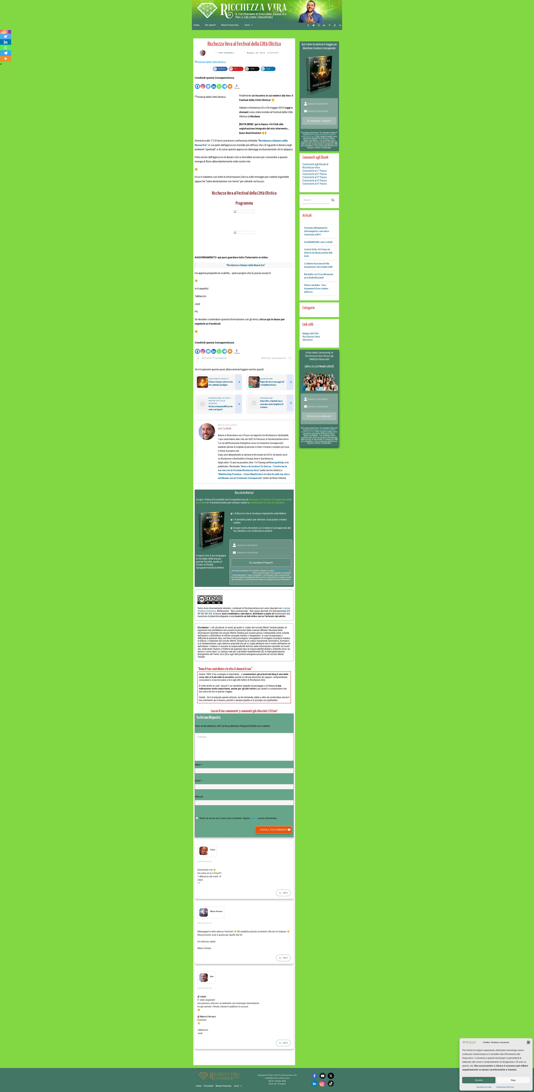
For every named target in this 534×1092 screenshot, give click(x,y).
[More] (230, 84)
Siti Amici (307, 339)
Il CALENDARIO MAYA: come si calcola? (318, 242)
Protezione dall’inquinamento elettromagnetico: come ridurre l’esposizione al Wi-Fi (316, 231)
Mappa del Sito (310, 333)
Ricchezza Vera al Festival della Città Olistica (244, 44)
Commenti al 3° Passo (314, 177)
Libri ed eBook (214, 379)
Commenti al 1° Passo (314, 170)
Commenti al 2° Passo (314, 174)
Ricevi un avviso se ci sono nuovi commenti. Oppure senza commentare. (238, 818)
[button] (528, 1042)
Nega (513, 1080)
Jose (211, 976)
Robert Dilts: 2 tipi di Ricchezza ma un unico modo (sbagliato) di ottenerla (271, 404)
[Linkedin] (213, 84)
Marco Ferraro (216, 911)
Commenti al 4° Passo (314, 180)
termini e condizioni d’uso (242, 573)
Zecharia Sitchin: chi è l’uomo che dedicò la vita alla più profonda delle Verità (318, 253)
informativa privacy (281, 571)
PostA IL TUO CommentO (273, 829)
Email (198, 780)
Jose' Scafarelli (226, 53)
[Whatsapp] (219, 84)
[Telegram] (224, 84)
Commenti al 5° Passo (314, 183)
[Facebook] (197, 84)
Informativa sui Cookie (484, 1087)
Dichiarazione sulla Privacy (505, 1087)
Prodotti (225, 379)
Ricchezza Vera (266, 379)
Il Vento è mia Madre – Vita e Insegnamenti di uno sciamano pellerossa (316, 288)
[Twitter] (208, 84)
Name (198, 764)
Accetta (478, 1080)
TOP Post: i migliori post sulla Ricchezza (220, 400)
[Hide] (1, 64)
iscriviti (254, 818)
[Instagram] (202, 84)
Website (199, 796)
